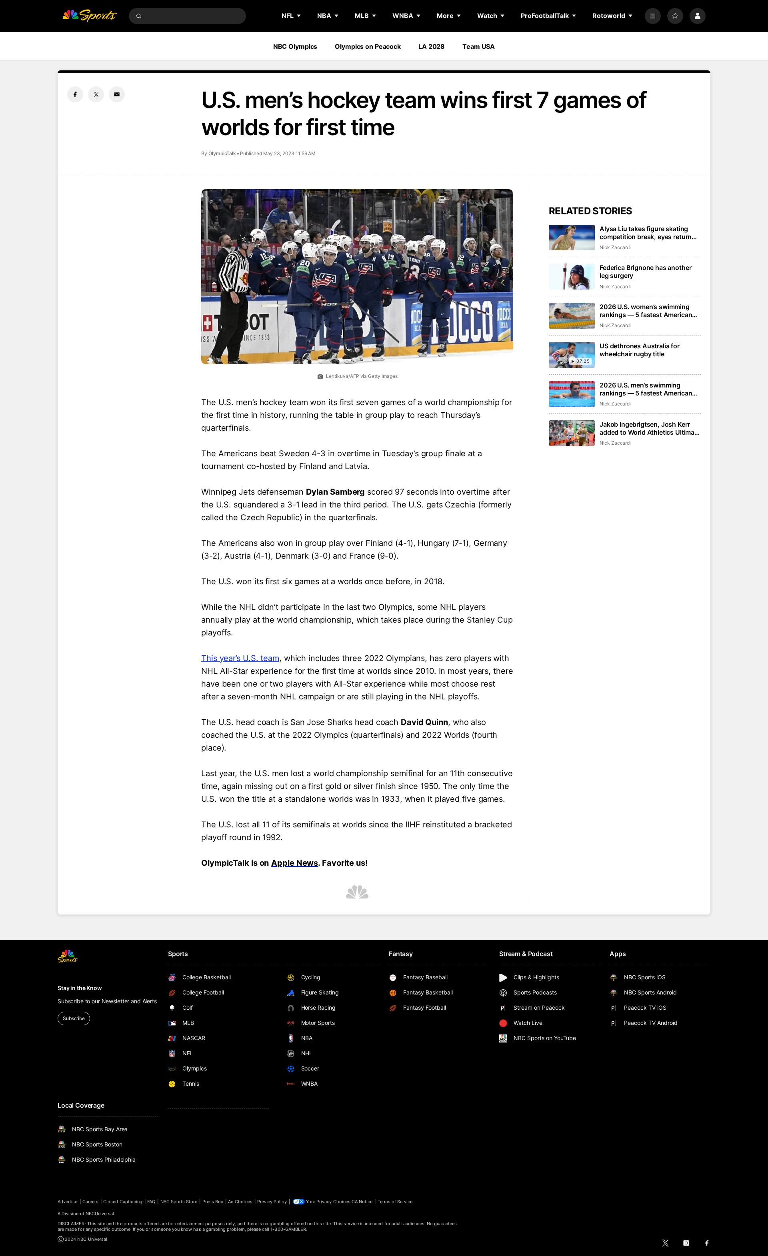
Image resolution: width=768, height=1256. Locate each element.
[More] (653, 16)
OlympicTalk (222, 153)
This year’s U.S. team (240, 658)
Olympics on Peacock (368, 46)
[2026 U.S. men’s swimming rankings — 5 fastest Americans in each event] (572, 394)
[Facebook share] (75, 94)
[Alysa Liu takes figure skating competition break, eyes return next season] (572, 238)
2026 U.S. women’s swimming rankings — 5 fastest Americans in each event (648, 311)
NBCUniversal (100, 1213)
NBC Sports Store (179, 1201)
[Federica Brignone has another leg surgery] (572, 277)
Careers (90, 1201)
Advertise (68, 1201)
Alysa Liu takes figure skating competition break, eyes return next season (646, 233)
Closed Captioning (122, 1201)
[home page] (89, 16)
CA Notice (362, 1201)
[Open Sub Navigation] (299, 16)
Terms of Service (395, 1201)
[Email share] (117, 94)
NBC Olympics (295, 46)
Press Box (213, 1201)
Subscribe (74, 1018)
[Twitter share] (96, 94)
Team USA (478, 46)
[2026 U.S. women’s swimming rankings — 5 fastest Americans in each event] (572, 316)
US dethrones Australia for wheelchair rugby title (640, 350)
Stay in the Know (80, 987)
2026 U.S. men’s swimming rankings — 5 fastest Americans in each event (648, 389)
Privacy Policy (272, 1201)
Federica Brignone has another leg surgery (645, 272)
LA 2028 (431, 46)
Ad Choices (240, 1201)
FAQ (151, 1201)
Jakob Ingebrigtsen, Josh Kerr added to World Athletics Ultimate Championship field (650, 428)
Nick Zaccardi (615, 247)
